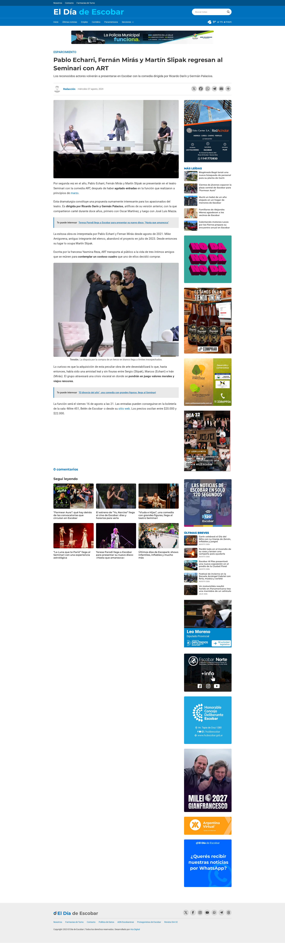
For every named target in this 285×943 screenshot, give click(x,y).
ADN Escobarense (125, 922)
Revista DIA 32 (171, 922)
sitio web (124, 408)
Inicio (55, 22)
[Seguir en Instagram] (200, 913)
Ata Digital (135, 929)
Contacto (69, 3)
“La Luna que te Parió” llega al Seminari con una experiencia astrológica (71, 555)
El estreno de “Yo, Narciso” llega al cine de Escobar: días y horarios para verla (115, 515)
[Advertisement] (116, 439)
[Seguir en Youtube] (207, 913)
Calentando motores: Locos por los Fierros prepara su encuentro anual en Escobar (214, 225)
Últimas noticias (69, 22)
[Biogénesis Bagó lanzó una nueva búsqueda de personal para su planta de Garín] (190, 176)
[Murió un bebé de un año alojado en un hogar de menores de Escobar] (190, 201)
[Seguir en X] (186, 913)
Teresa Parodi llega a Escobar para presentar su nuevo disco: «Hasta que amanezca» (114, 555)
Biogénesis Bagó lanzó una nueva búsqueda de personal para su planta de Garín (215, 175)
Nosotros (57, 3)
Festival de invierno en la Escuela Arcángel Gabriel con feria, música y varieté (215, 576)
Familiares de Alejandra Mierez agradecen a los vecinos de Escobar (212, 212)
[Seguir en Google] (229, 913)
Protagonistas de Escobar (149, 922)
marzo (75, 193)
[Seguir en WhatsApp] (214, 913)
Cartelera (96, 22)
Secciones (126, 22)
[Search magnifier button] (228, 12)
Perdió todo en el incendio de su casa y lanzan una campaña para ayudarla (215, 551)
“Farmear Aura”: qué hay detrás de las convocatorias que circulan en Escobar (72, 515)
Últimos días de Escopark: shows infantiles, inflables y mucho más (158, 555)
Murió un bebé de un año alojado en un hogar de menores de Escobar (213, 200)
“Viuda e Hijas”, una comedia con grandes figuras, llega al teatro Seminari (156, 515)
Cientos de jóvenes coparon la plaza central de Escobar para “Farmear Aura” (215, 188)
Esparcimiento (64, 52)
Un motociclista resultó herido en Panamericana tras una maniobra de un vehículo (215, 588)
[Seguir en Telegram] (221, 913)
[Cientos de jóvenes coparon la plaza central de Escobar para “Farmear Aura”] (190, 188)
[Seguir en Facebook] (193, 913)
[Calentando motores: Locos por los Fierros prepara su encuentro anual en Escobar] (190, 226)
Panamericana (111, 22)
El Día (88, 12)
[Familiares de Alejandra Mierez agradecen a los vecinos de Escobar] (190, 213)
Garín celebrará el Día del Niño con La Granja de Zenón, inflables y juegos (215, 539)
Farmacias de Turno (86, 3)
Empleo (84, 22)
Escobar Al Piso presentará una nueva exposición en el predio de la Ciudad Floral (214, 563)
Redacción (69, 88)
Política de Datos (106, 922)
